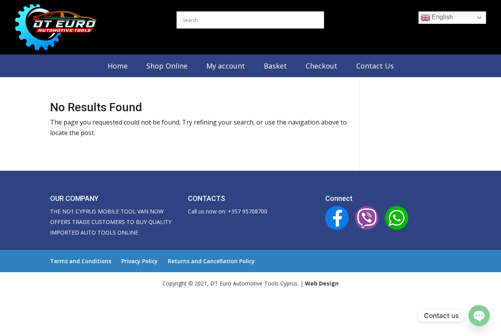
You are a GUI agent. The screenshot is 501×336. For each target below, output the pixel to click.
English (441, 17)
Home (118, 65)
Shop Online (166, 65)
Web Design (322, 283)
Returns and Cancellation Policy (211, 261)
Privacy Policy (139, 261)
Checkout (321, 65)
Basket (275, 65)
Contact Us (375, 65)
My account (225, 65)
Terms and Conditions (80, 261)
